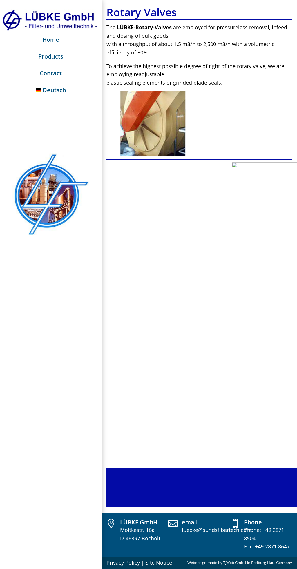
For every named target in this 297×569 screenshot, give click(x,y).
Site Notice (159, 562)
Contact (51, 73)
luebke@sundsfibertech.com (216, 529)
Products (50, 56)
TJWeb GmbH (234, 562)
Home (50, 39)
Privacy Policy (123, 562)
